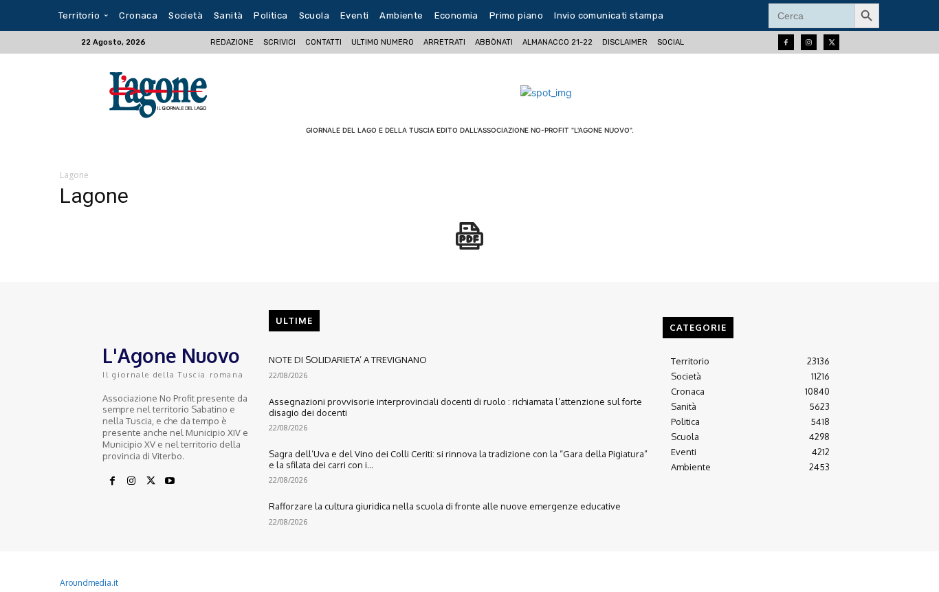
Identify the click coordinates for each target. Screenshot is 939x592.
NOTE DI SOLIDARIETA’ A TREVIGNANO (348, 359)
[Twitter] (831, 42)
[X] (150, 481)
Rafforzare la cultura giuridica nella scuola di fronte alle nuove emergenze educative (445, 506)
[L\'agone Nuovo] (162, 92)
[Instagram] (809, 42)
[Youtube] (169, 481)
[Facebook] (786, 42)
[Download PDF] (469, 243)
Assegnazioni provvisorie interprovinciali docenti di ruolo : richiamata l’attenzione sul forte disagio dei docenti (455, 407)
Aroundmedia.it (89, 583)
